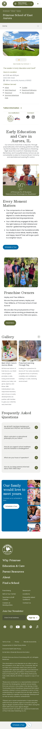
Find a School (10, 583)
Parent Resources (13, 571)
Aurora (19, 11)
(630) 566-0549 (9, 78)
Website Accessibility (30, 642)
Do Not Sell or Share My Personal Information (16, 652)
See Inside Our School (21, 64)
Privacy (17, 642)
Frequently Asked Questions (29, 598)
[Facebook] (28, 117)
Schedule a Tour (18, 725)
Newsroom (26, 591)
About (6, 577)
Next (41, 44)
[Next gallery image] (38, 336)
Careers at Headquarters (7, 604)
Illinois (13, 11)
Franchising (6, 591)
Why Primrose (11, 560)
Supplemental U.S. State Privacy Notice (14, 645)
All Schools (6, 11)
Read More (10, 323)
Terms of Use (6, 642)
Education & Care (13, 566)
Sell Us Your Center (9, 594)
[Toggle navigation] (37, 3)
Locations (26, 594)
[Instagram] (33, 117)
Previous (1, 44)
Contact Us (27, 603)
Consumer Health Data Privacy (11, 649)
